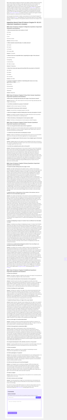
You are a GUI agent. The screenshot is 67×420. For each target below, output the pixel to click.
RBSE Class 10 (33, 7)
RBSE (16, 17)
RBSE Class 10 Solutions (14, 12)
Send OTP (38, 397)
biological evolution (22, 266)
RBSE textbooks (19, 387)
